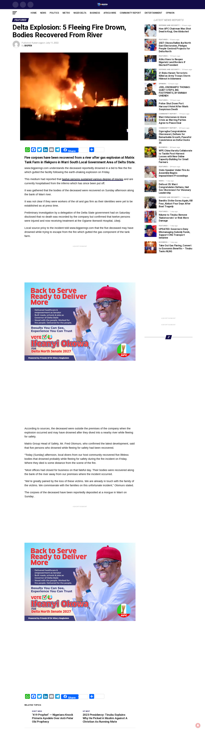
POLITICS (54, 13)
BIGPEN (28, 45)
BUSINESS (95, 13)
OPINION (170, 13)
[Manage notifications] (198, 725)
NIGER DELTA (80, 13)
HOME (34, 13)
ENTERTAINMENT (153, 13)
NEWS (43, 13)
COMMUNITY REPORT (130, 13)
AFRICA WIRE (110, 13)
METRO (66, 13)
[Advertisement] (80, 368)
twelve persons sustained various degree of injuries (92, 179)
